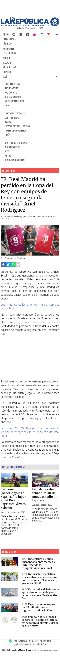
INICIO (6, 34)
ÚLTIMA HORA (9, 39)
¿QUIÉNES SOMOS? (22, 644)
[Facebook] (21, 34)
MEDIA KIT (33, 641)
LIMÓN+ (8, 134)
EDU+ (7, 105)
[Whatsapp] (13, 264)
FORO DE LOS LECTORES (15, 113)
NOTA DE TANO (9, 67)
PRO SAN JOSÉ (11, 92)
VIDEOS (8, 155)
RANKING (8, 122)
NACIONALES (8, 49)
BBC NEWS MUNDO (13, 96)
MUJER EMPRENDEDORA (14, 101)
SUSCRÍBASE (45, 641)
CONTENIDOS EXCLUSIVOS (16, 142)
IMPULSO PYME (11, 88)
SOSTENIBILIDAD (12, 117)
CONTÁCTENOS (20, 641)
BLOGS (7, 151)
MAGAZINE (7, 62)
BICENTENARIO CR (12, 147)
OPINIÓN (7, 72)
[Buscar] (14, 34)
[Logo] (30, 25)
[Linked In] (41, 34)
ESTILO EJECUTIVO (12, 84)
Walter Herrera (7, 216)
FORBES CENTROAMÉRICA (15, 130)
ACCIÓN (6, 58)
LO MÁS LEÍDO (9, 53)
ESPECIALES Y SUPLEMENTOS (17, 126)
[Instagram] (34, 34)
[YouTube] (49, 34)
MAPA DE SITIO (39, 644)
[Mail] (18, 264)
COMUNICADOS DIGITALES (16, 160)
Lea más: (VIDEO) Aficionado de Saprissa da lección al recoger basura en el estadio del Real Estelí (30, 432)
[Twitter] (27, 34)
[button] (56, 34)
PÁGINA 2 (7, 44)
